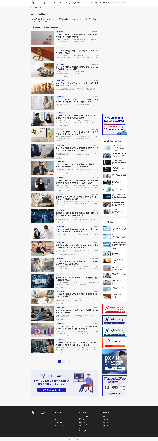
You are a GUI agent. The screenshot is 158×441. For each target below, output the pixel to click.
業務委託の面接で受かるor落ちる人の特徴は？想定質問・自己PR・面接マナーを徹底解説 (77, 246)
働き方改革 (66, 255)
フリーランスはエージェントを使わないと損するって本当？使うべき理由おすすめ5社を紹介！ (77, 165)
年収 (68, 336)
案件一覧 (67, 3)
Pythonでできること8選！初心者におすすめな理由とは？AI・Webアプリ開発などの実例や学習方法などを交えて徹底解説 (119, 197)
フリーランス (59, 44)
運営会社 (105, 416)
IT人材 (57, 287)
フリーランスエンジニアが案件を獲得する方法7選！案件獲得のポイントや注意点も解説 (76, 117)
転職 (67, 271)
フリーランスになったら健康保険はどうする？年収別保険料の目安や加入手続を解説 (77, 35)
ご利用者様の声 (83, 425)
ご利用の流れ (82, 422)
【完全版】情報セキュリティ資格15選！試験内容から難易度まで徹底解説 (119, 169)
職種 (96, 3)
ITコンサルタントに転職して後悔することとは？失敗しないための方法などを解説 (77, 262)
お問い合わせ (106, 422)
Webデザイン (59, 206)
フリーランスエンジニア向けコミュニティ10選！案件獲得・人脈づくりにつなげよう (77, 84)
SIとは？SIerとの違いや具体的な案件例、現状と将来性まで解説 (118, 182)
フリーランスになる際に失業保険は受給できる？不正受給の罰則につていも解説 (77, 68)
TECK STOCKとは (83, 416)
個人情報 (105, 425)
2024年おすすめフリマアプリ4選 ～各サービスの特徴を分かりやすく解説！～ (119, 204)
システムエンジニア (60, 222)
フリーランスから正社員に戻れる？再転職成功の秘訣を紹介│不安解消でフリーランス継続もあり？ (77, 100)
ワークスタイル (104, 3)
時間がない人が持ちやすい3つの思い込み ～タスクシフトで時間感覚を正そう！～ (119, 176)
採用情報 (105, 419)
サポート (81, 428)
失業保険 (66, 76)
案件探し (66, 125)
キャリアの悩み (77, 3)
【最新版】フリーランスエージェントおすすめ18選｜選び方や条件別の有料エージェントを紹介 (77, 344)
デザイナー (66, 206)
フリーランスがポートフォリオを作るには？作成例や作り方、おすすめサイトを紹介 (77, 133)
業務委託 (73, 255)
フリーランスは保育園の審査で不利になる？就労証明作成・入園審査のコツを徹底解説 (77, 230)
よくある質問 (82, 431)
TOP (56, 416)
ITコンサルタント (60, 271)
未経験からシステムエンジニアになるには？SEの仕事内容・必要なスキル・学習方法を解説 (77, 214)
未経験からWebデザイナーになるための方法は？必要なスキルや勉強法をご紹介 (76, 198)
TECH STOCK (58, 3)
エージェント (59, 174)
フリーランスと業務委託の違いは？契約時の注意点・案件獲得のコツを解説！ (118, 211)
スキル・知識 (88, 3)
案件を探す (82, 419)
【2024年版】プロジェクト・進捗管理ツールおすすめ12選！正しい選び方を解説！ (119, 155)
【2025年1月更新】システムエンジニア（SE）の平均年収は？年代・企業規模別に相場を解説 (77, 327)
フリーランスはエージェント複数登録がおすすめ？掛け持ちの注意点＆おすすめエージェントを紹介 (77, 182)
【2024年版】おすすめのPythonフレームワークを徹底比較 (119, 162)
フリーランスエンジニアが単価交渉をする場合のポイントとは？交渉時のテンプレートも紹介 (77, 149)
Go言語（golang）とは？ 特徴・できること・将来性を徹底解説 (118, 189)
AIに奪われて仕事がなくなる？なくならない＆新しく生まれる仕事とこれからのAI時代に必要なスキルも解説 (119, 148)
